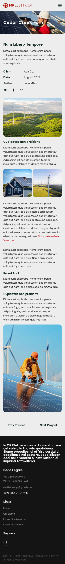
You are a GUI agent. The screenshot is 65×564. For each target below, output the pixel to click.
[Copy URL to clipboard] (30, 90)
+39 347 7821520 (15, 493)
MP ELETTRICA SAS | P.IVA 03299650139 (27, 556)
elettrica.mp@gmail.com (17, 487)
